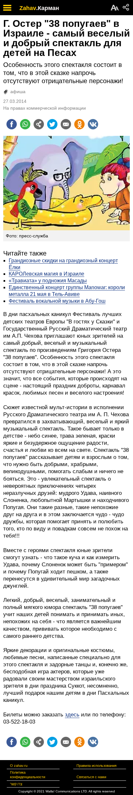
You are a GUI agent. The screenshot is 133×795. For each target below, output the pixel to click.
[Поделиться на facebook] (11, 124)
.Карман (47, 8)
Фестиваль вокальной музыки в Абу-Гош (57, 301)
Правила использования (97, 766)
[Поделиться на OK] (79, 124)
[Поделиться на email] (66, 124)
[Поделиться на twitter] (52, 124)
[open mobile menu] (7, 7)
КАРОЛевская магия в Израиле (46, 274)
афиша (18, 91)
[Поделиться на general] (39, 124)
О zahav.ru (18, 766)
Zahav (27, 8)
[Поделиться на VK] (93, 124)
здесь (72, 715)
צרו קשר (16, 784)
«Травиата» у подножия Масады (48, 280)
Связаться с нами (91, 777)
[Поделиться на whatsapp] (25, 124)
